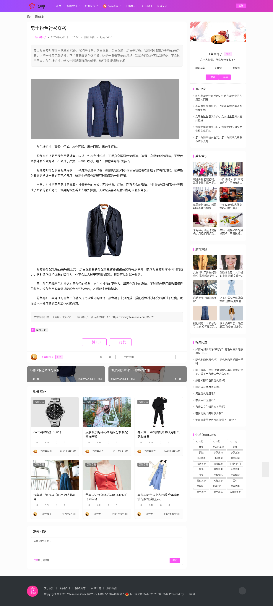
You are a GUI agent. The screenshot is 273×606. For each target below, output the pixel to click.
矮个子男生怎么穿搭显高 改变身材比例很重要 (231, 325)
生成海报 (128, 357)
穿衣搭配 (235, 475)
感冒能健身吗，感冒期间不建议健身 (205, 206)
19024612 (113, 594)
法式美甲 (201, 463)
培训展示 (90, 5)
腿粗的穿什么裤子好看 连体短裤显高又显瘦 (205, 325)
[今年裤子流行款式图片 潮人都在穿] (55, 475)
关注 (213, 77)
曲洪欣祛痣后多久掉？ (208, 386)
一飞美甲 (190, 594)
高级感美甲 (235, 491)
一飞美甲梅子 (38, 37)
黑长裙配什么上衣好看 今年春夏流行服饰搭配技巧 (158, 497)
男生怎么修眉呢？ (205, 393)
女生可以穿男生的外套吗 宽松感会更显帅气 (205, 274)
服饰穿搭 (89, 37)
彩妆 (235, 447)
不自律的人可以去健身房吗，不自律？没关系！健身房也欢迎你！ (231, 181)
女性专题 (96, 588)
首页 (58, 5)
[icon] (242, 591)
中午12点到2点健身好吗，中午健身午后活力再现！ (231, 206)
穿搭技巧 (41, 329)
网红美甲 (218, 480)
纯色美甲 (201, 480)
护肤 (201, 452)
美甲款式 (218, 491)
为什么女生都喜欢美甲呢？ (211, 406)
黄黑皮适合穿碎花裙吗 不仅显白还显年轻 (106, 497)
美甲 (235, 480)
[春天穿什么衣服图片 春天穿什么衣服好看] (159, 412)
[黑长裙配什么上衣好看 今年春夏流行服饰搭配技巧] (159, 475)
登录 (36, 560)
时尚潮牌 (235, 458)
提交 (175, 560)
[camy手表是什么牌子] (55, 412)
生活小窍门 (235, 463)
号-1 (121, 594)
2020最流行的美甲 (202, 441)
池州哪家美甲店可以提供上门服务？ (216, 419)
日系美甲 (218, 458)
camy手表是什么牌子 (47, 432)
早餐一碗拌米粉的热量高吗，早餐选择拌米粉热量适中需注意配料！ (231, 232)
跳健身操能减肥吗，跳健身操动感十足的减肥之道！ (205, 181)
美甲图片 (201, 486)
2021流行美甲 (236, 441)
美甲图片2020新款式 (219, 486)
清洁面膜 (218, 463)
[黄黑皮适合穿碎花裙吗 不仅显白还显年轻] (107, 475)
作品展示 (113, 5)
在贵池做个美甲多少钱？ (209, 413)
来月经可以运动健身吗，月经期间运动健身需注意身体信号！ (205, 232)
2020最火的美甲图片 (219, 441)
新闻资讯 (71, 5)
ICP (102, 594)
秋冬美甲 (235, 469)
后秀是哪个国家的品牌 (205, 299)
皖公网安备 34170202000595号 (149, 594)
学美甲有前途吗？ (205, 400)
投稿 (241, 5)
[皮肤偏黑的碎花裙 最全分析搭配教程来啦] (107, 412)
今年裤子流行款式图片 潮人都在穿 (54, 497)
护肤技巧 (218, 452)
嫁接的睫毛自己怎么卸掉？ (211, 380)
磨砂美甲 (218, 469)
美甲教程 (201, 491)
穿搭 (201, 475)
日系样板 (201, 458)
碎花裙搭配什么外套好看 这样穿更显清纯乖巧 (231, 299)
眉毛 (201, 469)
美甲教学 (235, 486)
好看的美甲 (218, 447)
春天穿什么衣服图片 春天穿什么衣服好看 (158, 434)
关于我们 (146, 5)
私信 (225, 77)
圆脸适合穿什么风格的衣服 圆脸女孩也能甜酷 (231, 274)
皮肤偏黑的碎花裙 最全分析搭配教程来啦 (106, 434)
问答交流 (162, 5)
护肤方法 (235, 452)
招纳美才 (131, 5)
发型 (201, 447)
